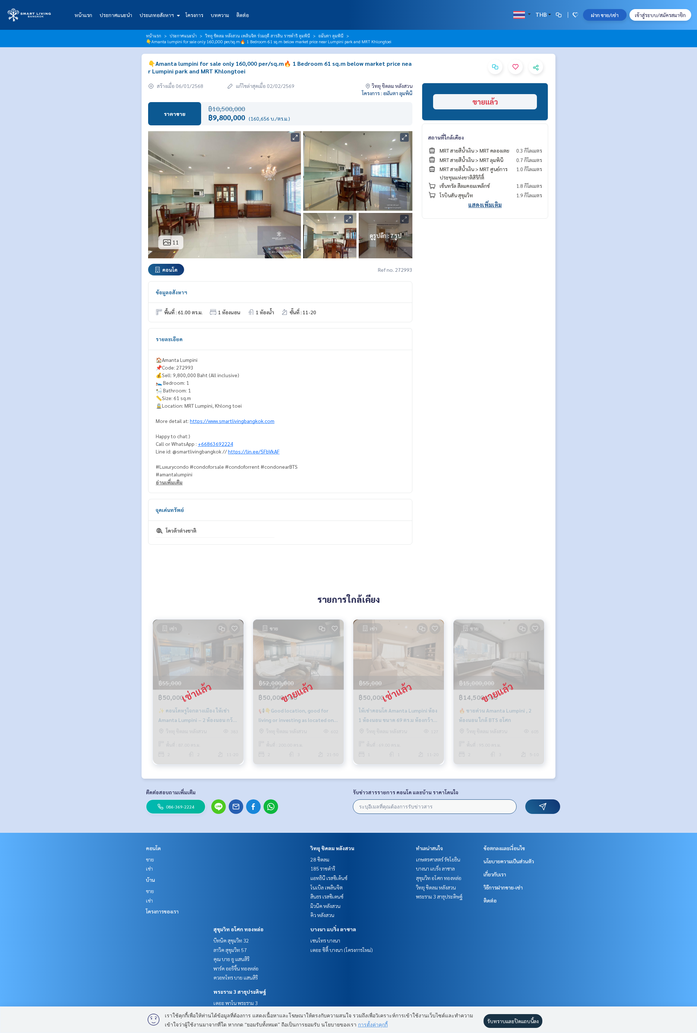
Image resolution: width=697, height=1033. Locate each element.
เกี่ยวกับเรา (495, 874)
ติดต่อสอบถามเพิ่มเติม (171, 792)
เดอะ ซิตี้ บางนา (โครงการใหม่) (341, 950)
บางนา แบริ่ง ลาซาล (333, 929)
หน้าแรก (83, 15)
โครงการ (194, 15)
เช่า (149, 868)
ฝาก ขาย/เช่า (605, 15)
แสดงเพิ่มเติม (485, 205)
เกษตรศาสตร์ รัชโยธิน (438, 859)
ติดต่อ (242, 15)
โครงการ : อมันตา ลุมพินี (387, 93)
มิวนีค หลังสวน (325, 906)
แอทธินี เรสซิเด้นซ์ (328, 878)
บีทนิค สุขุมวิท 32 (231, 940)
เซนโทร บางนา (325, 940)
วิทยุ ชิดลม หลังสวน (332, 848)
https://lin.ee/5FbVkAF (254, 451)
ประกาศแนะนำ (115, 15)
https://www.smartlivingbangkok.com (232, 420)
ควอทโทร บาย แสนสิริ (235, 977)
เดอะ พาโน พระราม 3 (235, 1003)
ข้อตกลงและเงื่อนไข (504, 848)
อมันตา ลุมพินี (330, 36)
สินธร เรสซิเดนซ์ (326, 896)
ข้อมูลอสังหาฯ (171, 292)
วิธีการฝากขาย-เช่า (503, 887)
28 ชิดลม (319, 859)
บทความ (220, 15)
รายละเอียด (169, 339)
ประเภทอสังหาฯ (157, 15)
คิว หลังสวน (322, 915)
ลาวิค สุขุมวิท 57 (230, 950)
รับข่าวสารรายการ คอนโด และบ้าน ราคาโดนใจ (405, 792)
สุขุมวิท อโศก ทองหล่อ (238, 929)
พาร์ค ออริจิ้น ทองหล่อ (235, 968)
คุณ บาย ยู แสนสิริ (231, 959)
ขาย (150, 859)
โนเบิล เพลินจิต (326, 887)
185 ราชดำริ (322, 868)
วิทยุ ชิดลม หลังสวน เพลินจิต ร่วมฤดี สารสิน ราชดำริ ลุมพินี (257, 36)
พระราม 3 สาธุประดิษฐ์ (239, 991)
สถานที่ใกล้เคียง (446, 137)
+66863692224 (215, 443)
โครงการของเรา (162, 911)
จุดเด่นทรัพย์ (170, 510)
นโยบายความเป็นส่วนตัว (509, 861)
